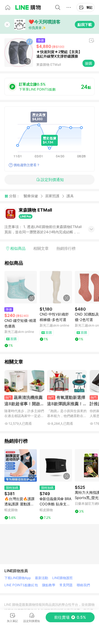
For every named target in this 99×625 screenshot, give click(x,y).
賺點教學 (48, 585)
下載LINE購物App (17, 578)
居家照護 (52, 196)
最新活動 (41, 578)
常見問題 (66, 585)
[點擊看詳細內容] (20, 287)
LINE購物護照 (62, 578)
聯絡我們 (83, 585)
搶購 (88, 63)
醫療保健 (31, 196)
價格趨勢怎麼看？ (26, 165)
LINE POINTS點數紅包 (21, 585)
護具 (70, 196)
